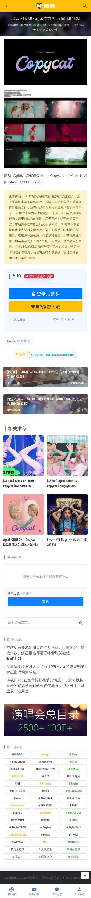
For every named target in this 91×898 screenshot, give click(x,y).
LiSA (46, 790)
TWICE (74, 834)
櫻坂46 (19, 856)
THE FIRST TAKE (18, 834)
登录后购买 (48, 293)
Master (14, 25)
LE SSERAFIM (18, 790)
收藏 (21, 354)
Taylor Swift (75, 827)
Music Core (74, 798)
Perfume (46, 812)
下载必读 (57, 894)
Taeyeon (47, 827)
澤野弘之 (46, 856)
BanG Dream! (18, 761)
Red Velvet (18, 820)
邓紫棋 (74, 856)
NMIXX (18, 812)
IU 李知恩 (74, 776)
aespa (46, 754)
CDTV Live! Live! (46, 769)
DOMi (53, 29)
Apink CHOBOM (19, 341)
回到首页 (11, 894)
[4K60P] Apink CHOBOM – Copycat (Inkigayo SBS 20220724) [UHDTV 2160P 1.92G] (67, 486)
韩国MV (41, 25)
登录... (12, 593)
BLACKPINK (18, 769)
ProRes (27, 25)
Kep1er (74, 783)
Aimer (75, 754)
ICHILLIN (18, 776)
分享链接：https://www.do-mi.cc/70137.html (54, 354)
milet (18, 798)
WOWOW (18, 841)
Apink (18, 176)
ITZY (47, 776)
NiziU (74, 805)
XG (46, 841)
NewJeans (19, 805)
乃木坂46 (18, 849)
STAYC (75, 820)
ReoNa (46, 820)
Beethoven (47, 761)
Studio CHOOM (19, 827)
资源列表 (34, 894)
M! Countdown (75, 790)
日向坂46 (74, 849)
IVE (18, 783)
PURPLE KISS (74, 812)
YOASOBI (74, 841)
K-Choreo (46, 783)
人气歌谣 (46, 849)
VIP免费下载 (47, 306)
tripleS (46, 834)
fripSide (75, 769)
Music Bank (46, 798)
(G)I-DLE (18, 754)
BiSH (74, 761)
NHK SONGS (46, 805)
